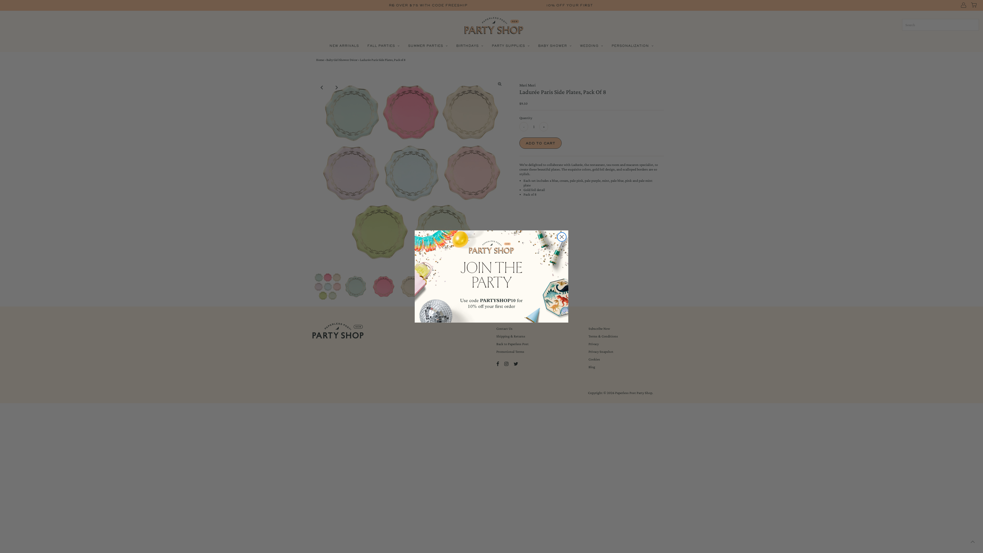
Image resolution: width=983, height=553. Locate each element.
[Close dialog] (561, 236)
